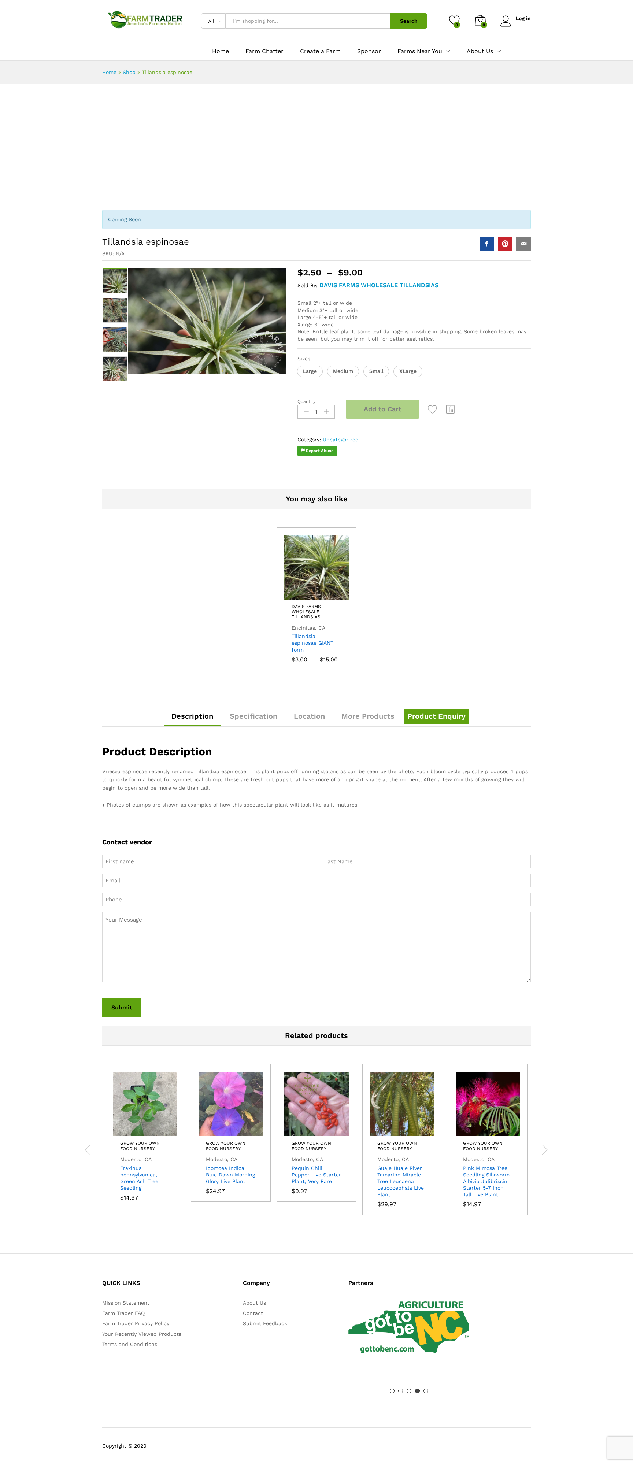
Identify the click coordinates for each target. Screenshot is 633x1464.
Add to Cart (382, 409)
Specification (253, 716)
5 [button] (425, 1391)
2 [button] (400, 1391)
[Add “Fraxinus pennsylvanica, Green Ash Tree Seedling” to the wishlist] (162, 1132)
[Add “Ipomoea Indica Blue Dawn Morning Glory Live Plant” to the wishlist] (247, 1132)
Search (409, 21)
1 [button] (392, 1391)
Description (192, 716)
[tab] (192, 719)
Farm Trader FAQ (123, 1313)
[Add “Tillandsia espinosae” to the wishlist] (432, 409)
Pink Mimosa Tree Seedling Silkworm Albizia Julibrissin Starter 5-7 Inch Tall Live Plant (486, 1181)
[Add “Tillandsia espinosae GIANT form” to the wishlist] (333, 595)
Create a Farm (320, 51)
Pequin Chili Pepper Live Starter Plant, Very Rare (316, 1174)
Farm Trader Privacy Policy (135, 1323)
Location (309, 716)
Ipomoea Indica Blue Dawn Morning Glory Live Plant (230, 1174)
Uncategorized (341, 439)
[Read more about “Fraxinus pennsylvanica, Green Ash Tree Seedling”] (128, 1132)
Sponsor (369, 51)
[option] (115, 281)
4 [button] (417, 1391)
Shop (129, 72)
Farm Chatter (264, 51)
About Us (254, 1303)
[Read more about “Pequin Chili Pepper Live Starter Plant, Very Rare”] (299, 1132)
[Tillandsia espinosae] (487, 244)
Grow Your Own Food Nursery (140, 1146)
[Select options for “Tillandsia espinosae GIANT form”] (299, 595)
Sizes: (304, 359)
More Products (368, 716)
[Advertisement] (316, 149)
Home (220, 51)
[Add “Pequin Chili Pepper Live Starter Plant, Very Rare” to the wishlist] (333, 1132)
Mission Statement (125, 1303)
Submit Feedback (265, 1323)
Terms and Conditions (129, 1344)
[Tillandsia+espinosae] (505, 244)
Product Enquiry (436, 716)
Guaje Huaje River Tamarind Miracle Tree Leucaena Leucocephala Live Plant (400, 1181)
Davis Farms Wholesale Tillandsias (378, 285)
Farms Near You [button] (419, 51)
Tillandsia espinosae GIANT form (312, 642)
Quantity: (307, 401)
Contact (253, 1313)
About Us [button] (480, 51)
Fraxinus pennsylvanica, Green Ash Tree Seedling (139, 1178)
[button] (309, 371)
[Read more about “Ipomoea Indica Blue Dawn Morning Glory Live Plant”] (214, 1132)
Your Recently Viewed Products (141, 1334)
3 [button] (409, 1391)
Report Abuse (319, 450)
